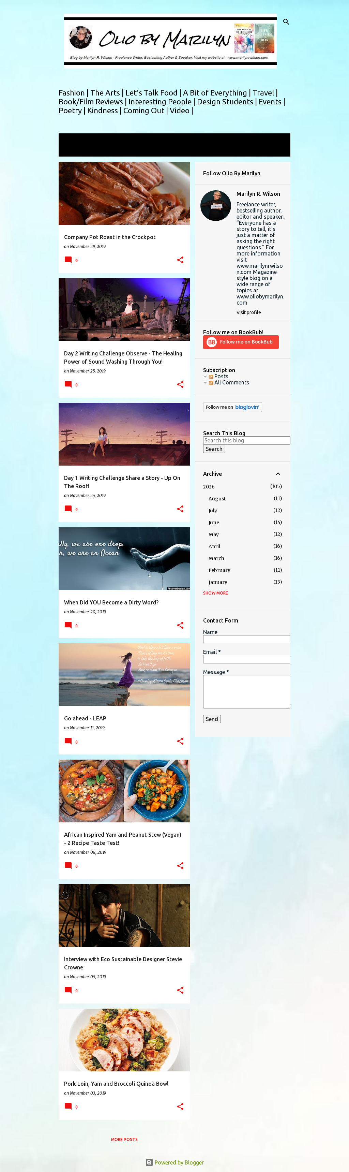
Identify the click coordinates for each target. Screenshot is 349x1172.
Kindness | (105, 110)
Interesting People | (162, 101)
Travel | (265, 92)
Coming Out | (146, 110)
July (213, 511)
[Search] (286, 22)
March (216, 558)
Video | (181, 110)
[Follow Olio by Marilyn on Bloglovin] (232, 410)
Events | (272, 101)
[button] (180, 260)
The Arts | (107, 92)
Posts (220, 376)
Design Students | (228, 101)
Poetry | (73, 110)
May (214, 534)
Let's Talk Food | (154, 92)
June (214, 522)
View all (73, 150)
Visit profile (249, 312)
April (214, 546)
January (218, 582)
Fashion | (74, 92)
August (217, 499)
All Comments (231, 382)
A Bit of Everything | (218, 92)
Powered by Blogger (178, 1162)
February (219, 570)
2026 (209, 487)
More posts (124, 1139)
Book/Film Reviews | (93, 101)
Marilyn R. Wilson (258, 194)
